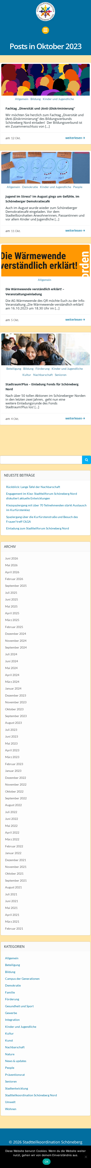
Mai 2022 (11, 825)
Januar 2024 (13, 688)
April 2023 (12, 750)
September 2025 (16, 585)
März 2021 (12, 921)
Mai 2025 (11, 606)
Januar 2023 (13, 770)
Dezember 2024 (15, 633)
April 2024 (12, 675)
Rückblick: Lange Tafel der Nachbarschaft (33, 487)
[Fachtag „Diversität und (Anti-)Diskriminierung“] (45, 79)
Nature (9, 1054)
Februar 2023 (14, 764)
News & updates (15, 1061)
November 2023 (15, 702)
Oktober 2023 (14, 709)
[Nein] (86, 1157)
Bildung (35, 99)
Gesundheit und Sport (19, 1006)
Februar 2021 (14, 928)
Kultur (26, 375)
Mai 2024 (11, 668)
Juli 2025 (11, 592)
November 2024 (15, 640)
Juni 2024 (11, 661)
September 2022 (16, 798)
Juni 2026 (11, 558)
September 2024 (16, 647)
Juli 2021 (11, 894)
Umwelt (10, 1102)
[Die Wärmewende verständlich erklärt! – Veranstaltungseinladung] (45, 260)
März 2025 (12, 620)
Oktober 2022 (14, 791)
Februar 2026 (14, 579)
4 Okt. (15, 418)
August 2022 (13, 805)
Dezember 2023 (15, 695)
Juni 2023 (11, 736)
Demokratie (30, 187)
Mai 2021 (11, 908)
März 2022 (12, 839)
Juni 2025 (11, 599)
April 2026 (12, 572)
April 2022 (12, 832)
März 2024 (12, 681)
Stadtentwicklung (16, 1088)
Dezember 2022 (15, 777)
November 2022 (15, 784)
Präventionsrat (15, 1074)
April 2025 (12, 613)
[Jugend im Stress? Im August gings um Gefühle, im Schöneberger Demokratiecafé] (45, 167)
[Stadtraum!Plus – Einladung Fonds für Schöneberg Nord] (45, 349)
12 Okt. (16, 138)
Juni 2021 (11, 901)
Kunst (9, 1040)
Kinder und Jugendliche (58, 99)
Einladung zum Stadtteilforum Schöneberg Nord (37, 528)
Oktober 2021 (14, 873)
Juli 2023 (11, 729)
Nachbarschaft (43, 375)
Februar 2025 (14, 627)
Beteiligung (13, 368)
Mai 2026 (11, 565)
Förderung (43, 368)
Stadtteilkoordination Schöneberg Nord (31, 1095)
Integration (12, 1019)
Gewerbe (11, 1013)
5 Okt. (15, 320)
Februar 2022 (14, 846)
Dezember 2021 (15, 860)
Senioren (60, 375)
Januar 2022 (13, 853)
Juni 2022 (11, 818)
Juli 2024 (11, 654)
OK (47, 1161)
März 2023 (12, 757)
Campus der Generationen (22, 978)
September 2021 (16, 880)
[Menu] (45, 30)
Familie (10, 992)
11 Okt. (16, 231)
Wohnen (10, 1109)
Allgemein (21, 99)
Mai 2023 (11, 743)
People (77, 187)
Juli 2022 (11, 812)
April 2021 (12, 915)
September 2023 (16, 716)
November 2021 (15, 866)
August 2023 (13, 722)
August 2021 (13, 887)
